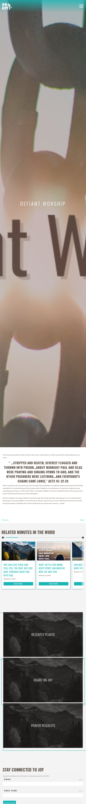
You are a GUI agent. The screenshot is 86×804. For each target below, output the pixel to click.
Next (82, 520)
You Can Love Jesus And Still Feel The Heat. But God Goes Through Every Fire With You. (18, 570)
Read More (18, 583)
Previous (5, 520)
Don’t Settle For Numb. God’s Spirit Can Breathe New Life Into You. (52, 568)
